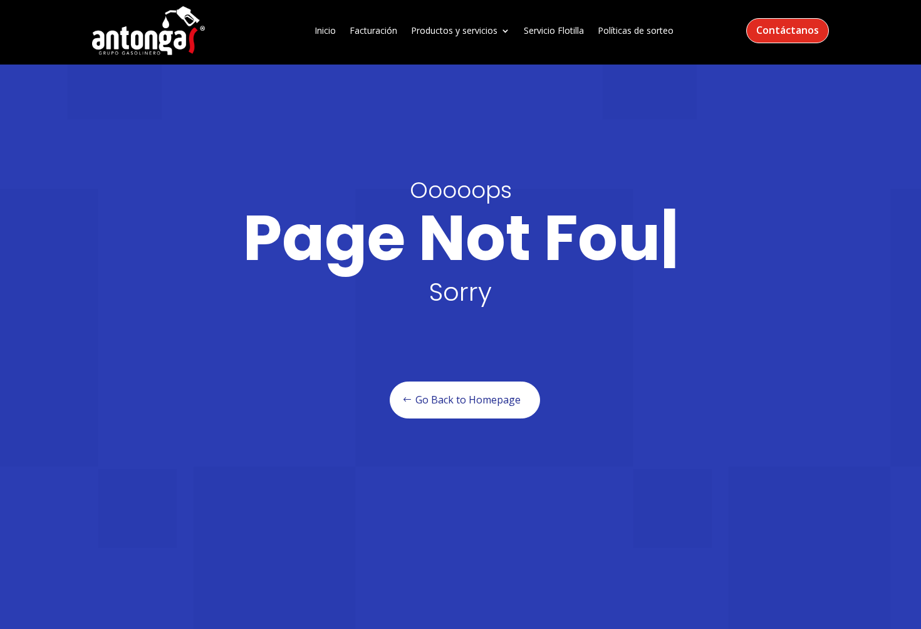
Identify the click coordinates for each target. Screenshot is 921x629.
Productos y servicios (454, 31)
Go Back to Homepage (468, 400)
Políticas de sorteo (636, 31)
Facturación (373, 31)
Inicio (325, 31)
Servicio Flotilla (554, 31)
